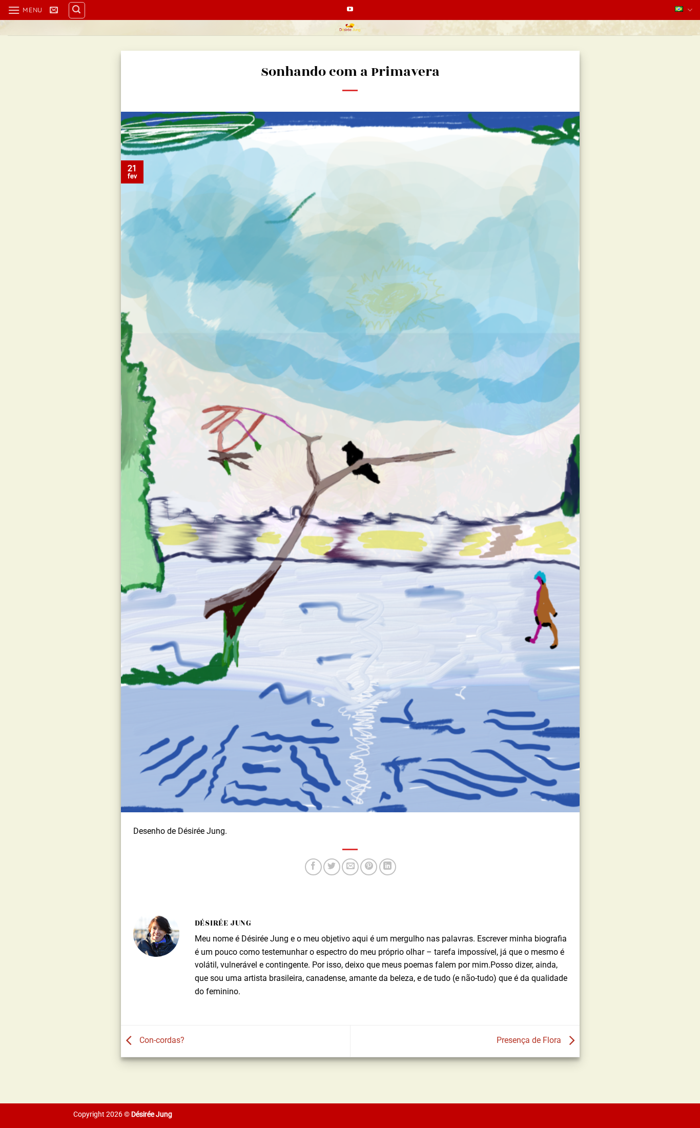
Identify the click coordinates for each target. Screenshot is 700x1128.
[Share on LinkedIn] (387, 866)
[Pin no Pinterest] (368, 866)
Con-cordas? (160, 1040)
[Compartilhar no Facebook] (313, 866)
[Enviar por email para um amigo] (350, 866)
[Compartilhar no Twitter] (331, 866)
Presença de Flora (530, 1040)
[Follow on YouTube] (350, 9)
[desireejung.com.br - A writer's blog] (350, 27)
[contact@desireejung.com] (55, 10)
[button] (25, 10)
